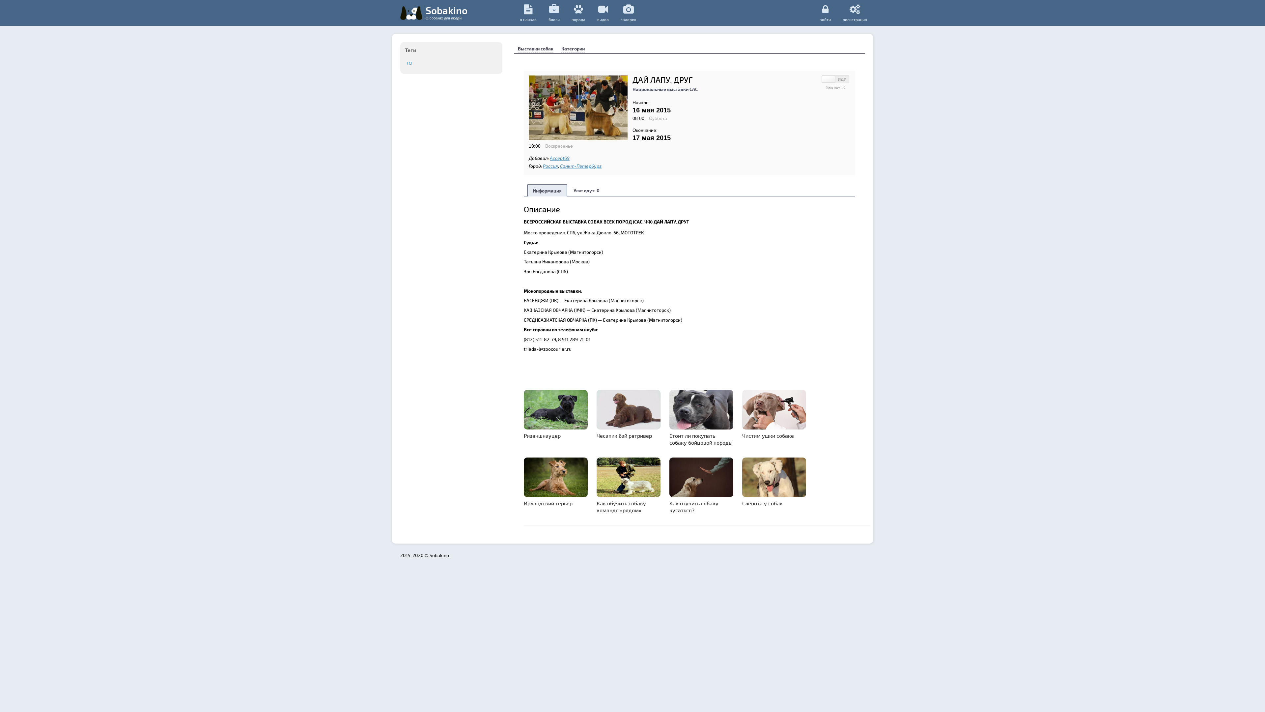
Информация (547, 190)
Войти (825, 19)
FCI (409, 63)
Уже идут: (587, 190)
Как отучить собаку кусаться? (693, 506)
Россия (550, 166)
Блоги (554, 19)
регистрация (855, 19)
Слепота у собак (762, 503)
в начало (528, 19)
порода (578, 19)
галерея (628, 19)
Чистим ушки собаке (768, 435)
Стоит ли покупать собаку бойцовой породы (701, 439)
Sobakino (446, 12)
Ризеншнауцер (542, 435)
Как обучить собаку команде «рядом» (621, 506)
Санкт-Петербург (581, 166)
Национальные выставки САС (665, 89)
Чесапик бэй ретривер (624, 435)
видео (603, 19)
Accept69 (560, 158)
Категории (573, 48)
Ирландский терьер (548, 503)
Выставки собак (535, 48)
